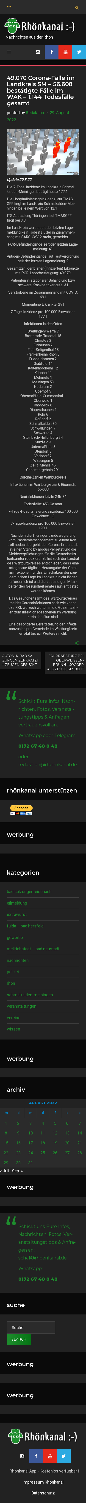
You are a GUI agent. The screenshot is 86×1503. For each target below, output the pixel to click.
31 (30, 1162)
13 (67, 1133)
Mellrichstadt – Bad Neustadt (33, 948)
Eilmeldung (17, 903)
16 (18, 1142)
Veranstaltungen (21, 1006)
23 (18, 1152)
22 (6, 1152)
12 (55, 1133)
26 (55, 1152)
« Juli (4, 1170)
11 (42, 1133)
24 (30, 1152)
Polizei (13, 971)
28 (79, 1152)
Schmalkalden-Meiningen (30, 994)
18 (42, 1142)
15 (6, 1142)
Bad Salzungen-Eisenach (29, 891)
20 (67, 1142)
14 (79, 1133)
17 (30, 1142)
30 (18, 1162)
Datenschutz (43, 1493)
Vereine (13, 1017)
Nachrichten (18, 960)
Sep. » (17, 1170)
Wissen (13, 1029)
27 (67, 1152)
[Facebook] (51, 52)
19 (55, 1142)
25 (42, 1152)
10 (30, 1133)
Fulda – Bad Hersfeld (25, 926)
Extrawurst (17, 914)
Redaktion (35, 112)
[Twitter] (79, 52)
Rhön (11, 983)
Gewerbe (15, 937)
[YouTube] (65, 52)
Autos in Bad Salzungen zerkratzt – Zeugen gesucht (20, 660)
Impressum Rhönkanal (43, 1482)
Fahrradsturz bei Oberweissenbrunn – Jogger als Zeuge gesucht (65, 662)
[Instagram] (38, 52)
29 (6, 1162)
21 (79, 1142)
